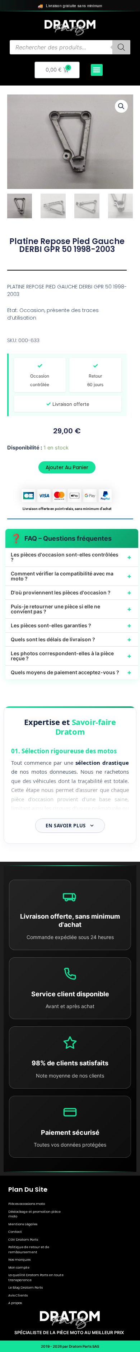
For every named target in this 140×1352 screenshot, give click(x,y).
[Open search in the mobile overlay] (70, 47)
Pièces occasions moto (26, 1204)
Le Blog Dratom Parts (25, 1287)
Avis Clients (18, 1295)
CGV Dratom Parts (23, 1239)
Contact (15, 1232)
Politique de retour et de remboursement (28, 1249)
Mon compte (18, 1267)
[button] (97, 70)
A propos (15, 1303)
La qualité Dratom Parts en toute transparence (36, 1277)
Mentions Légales (22, 1224)
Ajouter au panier (67, 467)
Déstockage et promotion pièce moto (34, 1214)
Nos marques (19, 1260)
